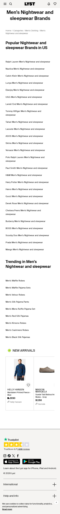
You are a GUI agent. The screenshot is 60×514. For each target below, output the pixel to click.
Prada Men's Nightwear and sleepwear (24, 242)
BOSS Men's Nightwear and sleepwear (24, 228)
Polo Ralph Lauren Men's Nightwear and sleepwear (25, 159)
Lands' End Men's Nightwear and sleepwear (27, 104)
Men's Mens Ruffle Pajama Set (20, 309)
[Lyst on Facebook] (17, 456)
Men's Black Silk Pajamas (18, 337)
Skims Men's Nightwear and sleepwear (24, 143)
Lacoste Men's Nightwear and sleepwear (25, 129)
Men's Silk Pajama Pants (17, 301)
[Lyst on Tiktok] (9, 456)
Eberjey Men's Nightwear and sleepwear (25, 90)
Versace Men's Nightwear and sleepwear (25, 150)
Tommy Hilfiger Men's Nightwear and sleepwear (23, 113)
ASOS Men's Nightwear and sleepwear (24, 136)
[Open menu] (5, 3)
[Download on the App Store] (11, 462)
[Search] (10, 3)
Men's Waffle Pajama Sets (18, 287)
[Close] (56, 502)
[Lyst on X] (13, 456)
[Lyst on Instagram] (4, 456)
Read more (7, 509)
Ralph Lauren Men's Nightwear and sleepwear (28, 61)
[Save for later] (28, 385)
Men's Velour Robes (15, 294)
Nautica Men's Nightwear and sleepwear (25, 68)
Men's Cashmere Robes (17, 330)
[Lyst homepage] (29, 4)
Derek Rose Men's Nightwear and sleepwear (27, 203)
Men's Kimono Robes (16, 323)
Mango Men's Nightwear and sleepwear (25, 249)
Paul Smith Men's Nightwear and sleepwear (27, 168)
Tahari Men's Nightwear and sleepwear (24, 122)
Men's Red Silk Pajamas (17, 316)
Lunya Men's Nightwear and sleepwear (24, 83)
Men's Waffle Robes (15, 280)
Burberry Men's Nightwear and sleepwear (25, 221)
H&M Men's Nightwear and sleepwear (24, 175)
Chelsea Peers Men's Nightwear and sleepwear (23, 212)
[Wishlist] (55, 4)
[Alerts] (49, 4)
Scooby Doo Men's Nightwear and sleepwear (27, 235)
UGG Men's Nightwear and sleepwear (24, 97)
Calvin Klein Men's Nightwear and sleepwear (27, 75)
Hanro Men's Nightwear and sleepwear (24, 189)
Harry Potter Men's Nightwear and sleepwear (27, 182)
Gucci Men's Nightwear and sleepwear (24, 196)
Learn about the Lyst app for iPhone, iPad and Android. (30, 468)
